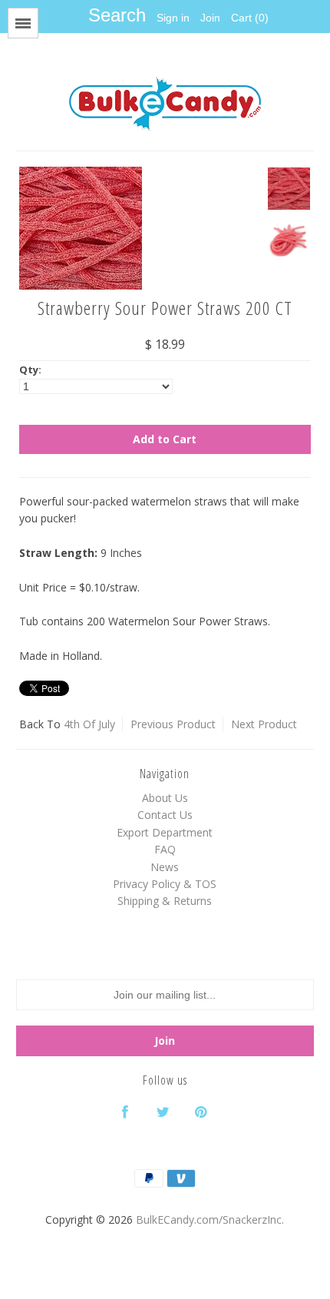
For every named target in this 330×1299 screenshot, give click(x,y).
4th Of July (89, 724)
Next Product (264, 724)
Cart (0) (250, 18)
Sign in (173, 18)
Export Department (165, 832)
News (164, 867)
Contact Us (165, 814)
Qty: (30, 369)
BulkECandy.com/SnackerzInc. (210, 1219)
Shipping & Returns (164, 900)
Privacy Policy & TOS (164, 883)
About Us (165, 797)
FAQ (165, 849)
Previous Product (173, 724)
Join (210, 18)
